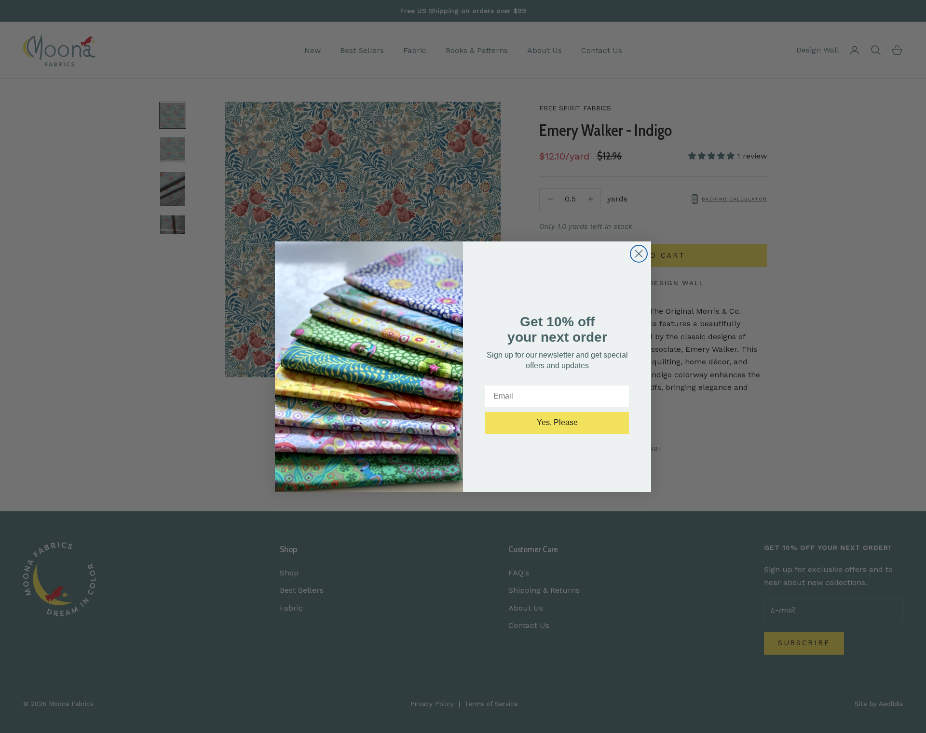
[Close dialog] (638, 253)
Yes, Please (557, 422)
